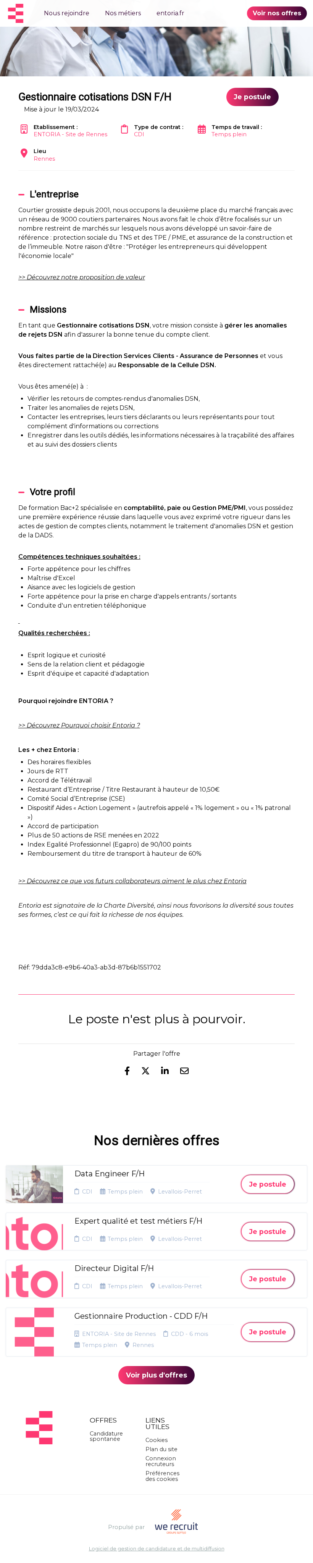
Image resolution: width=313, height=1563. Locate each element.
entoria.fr (170, 13)
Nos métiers (123, 13)
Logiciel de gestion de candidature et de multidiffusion (156, 1549)
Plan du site (161, 1449)
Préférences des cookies (162, 1476)
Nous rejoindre (66, 13)
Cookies (156, 1440)
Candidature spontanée (106, 1436)
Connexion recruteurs (160, 1461)
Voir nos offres (277, 13)
